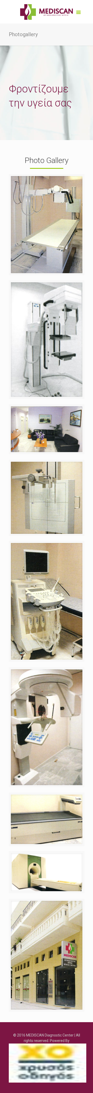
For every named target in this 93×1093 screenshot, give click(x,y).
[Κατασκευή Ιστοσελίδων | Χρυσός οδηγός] (47, 1063)
